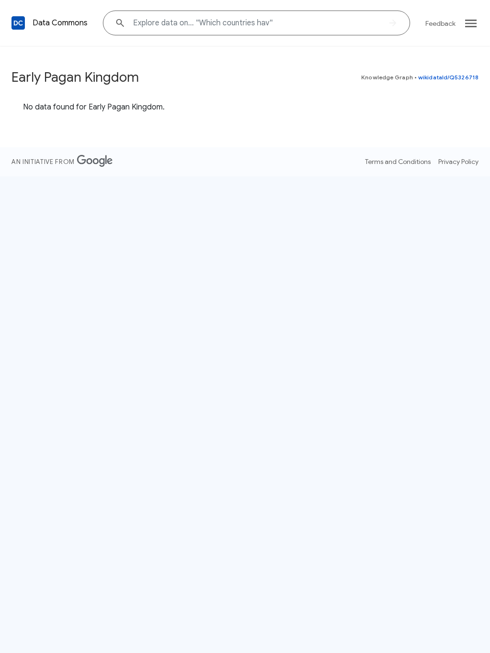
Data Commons (60, 23)
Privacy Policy (458, 161)
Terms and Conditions (398, 161)
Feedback (440, 23)
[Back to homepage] (18, 23)
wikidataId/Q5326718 (448, 77)
